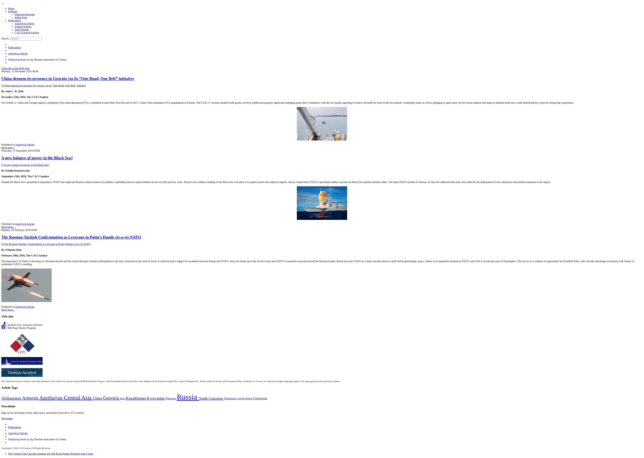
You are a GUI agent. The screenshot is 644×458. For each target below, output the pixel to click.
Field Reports (22, 29)
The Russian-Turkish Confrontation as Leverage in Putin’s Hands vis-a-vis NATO (71, 237)
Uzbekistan (260, 398)
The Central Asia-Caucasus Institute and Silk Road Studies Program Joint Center (50, 453)
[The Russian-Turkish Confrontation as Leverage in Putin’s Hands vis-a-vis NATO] (46, 244)
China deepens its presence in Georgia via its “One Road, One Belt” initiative (67, 78)
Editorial (12, 11)
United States (245, 398)
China (98, 398)
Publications (14, 20)
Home (11, 8)
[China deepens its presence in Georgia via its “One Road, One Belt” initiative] (43, 85)
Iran (123, 398)
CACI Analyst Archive (27, 32)
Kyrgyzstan (156, 398)
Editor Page (21, 17)
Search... (6, 38)
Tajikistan (230, 398)
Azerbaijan (51, 398)
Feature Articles (23, 26)
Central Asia (78, 397)
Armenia (30, 397)
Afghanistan (11, 398)
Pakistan (171, 398)
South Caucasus (211, 398)
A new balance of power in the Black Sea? (37, 158)
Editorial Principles (25, 14)
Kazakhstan (136, 398)
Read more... (8, 147)
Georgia (111, 397)
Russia (188, 397)
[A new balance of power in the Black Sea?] (25, 165)
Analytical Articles (24, 23)
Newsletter (7, 418)
